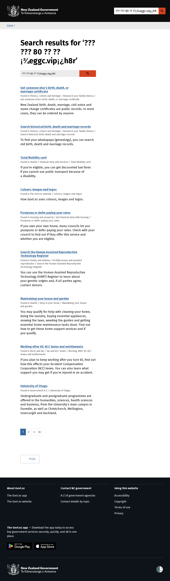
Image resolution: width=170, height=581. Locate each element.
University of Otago (33, 386)
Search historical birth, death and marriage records (55, 127)
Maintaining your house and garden (44, 298)
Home (10, 25)
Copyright (120, 501)
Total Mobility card (33, 157)
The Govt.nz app (17, 495)
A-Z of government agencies (78, 495)
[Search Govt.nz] (162, 11)
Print (32, 459)
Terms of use (122, 507)
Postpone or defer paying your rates (45, 213)
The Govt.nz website (19, 501)
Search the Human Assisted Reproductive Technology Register (48, 254)
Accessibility (121, 495)
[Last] (39, 432)
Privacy (118, 513)
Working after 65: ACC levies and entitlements (51, 346)
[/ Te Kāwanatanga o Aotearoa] (33, 11)
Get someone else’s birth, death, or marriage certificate (44, 89)
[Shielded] (159, 569)
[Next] (34, 432)
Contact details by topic (75, 501)
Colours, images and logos (38, 189)
